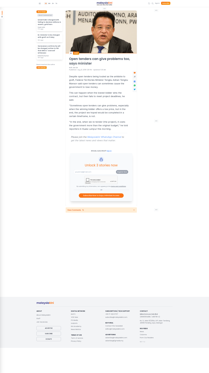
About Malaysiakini (43, 315)
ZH (53, 3)
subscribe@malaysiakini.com (116, 317)
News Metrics (76, 329)
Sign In (157, 3)
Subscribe (165, 3)
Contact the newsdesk (114, 326)
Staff (38, 318)
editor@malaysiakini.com (115, 329)
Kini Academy (76, 326)
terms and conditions (118, 186)
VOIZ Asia (74, 317)
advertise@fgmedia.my (114, 341)
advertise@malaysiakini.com (116, 338)
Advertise (49, 328)
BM (49, 3)
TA (56, 3)
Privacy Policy (76, 341)
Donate (49, 339)
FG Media (74, 320)
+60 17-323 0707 (111, 314)
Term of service (77, 338)
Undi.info (74, 323)
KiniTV (73, 314)
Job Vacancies (42, 322)
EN (46, 3)
